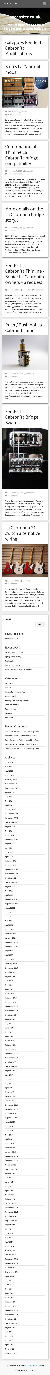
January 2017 (10, 1100)
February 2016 (11, 1147)
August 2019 (10, 976)
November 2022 (11, 873)
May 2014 (9, 1237)
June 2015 (9, 1182)
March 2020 (9, 959)
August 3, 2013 (13, 290)
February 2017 (11, 1096)
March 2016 (9, 1143)
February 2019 (11, 998)
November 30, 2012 (15, 492)
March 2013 (9, 1297)
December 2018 (11, 1006)
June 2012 (9, 1336)
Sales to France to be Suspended (18, 669)
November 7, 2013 (14, 171)
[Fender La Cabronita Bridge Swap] (25, 458)
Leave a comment (14, 114)
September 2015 (12, 1169)
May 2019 (9, 985)
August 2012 (10, 1327)
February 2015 (11, 1199)
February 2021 (11, 933)
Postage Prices (11, 661)
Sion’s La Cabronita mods (24, 69)
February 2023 (11, 861)
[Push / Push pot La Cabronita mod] (25, 352)
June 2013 (9, 1284)
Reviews (8, 713)
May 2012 (9, 1340)
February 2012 (11, 1353)
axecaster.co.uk (9, 3)
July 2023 (9, 848)
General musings (12, 696)
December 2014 (11, 1207)
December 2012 (11, 1310)
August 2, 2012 (13, 581)
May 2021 (9, 921)
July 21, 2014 (12, 111)
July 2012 (9, 1332)
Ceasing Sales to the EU (14, 652)
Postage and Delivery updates (17, 700)
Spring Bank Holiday (13, 656)
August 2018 (10, 1019)
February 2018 (11, 1045)
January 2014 (10, 1255)
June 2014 (9, 1233)
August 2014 (10, 1225)
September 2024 (12, 822)
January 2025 (10, 809)
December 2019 (11, 968)
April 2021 (9, 925)
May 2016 (9, 1135)
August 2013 (10, 1276)
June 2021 (9, 916)
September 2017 (12, 1066)
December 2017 (11, 1053)
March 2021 (9, 929)
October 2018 (10, 1015)
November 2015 (11, 1160)
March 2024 (9, 835)
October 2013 (10, 1267)
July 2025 (9, 796)
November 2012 (11, 1314)
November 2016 (11, 1109)
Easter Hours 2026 (12, 665)
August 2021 (10, 908)
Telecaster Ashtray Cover (29, 731)
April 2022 (9, 895)
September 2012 (12, 1323)
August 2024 (10, 826)
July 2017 (9, 1075)
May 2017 (9, 1083)
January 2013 (10, 1306)
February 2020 (11, 963)
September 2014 (12, 1220)
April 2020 (9, 955)
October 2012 (10, 1319)
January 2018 (10, 1049)
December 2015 (11, 1156)
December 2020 (11, 942)
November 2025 (11, 784)
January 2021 (10, 938)
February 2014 (11, 1250)
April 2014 (9, 1242)
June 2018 (9, 1028)
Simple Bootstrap (31, 1365)
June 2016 (9, 1130)
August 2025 (10, 792)
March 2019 (9, 993)
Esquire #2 (9, 687)
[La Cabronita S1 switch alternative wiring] (25, 560)
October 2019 (10, 972)
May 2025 (9, 801)
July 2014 (9, 1229)
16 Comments (12, 583)
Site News (9, 717)
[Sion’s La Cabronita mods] (25, 92)
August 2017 (10, 1070)
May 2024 (9, 831)
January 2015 (10, 1203)
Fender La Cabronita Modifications (18, 692)
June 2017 (9, 1079)
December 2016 (11, 1105)
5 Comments (12, 230)
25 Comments (12, 495)
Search (8, 619)
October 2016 (10, 1113)
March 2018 (9, 1040)
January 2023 (10, 865)
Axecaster (25, 111)
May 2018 (9, 1032)
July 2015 (9, 1177)
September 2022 (12, 882)
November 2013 (11, 1263)
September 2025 (12, 788)
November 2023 (11, 839)
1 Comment (38, 290)
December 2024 (11, 814)
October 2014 (10, 1216)
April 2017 (9, 1088)
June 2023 (9, 852)
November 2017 (11, 1058)
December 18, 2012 (15, 373)
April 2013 (9, 1293)
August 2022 (10, 886)
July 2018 (9, 1023)
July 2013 (9, 1280)
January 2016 (10, 1152)
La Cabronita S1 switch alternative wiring (22, 533)
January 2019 (10, 1002)
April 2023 (9, 856)
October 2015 (10, 1165)
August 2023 (10, 844)
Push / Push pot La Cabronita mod (23, 327)
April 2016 (9, 1139)
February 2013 (11, 1302)
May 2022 (9, 891)
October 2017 (10, 1062)
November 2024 (11, 818)
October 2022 (10, 878)
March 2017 (9, 1092)
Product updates (12, 704)
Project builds (10, 709)
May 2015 (9, 1186)
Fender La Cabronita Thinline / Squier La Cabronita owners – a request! (24, 274)
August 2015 (10, 1173)
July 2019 (9, 981)
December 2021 (11, 899)
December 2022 (11, 869)
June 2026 (9, 762)
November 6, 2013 (14, 227)
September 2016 (12, 1118)
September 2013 (12, 1272)
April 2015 (9, 1190)
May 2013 (9, 1289)
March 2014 (9, 1246)
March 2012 (9, 1349)
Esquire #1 (9, 683)
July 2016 (9, 1126)
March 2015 (9, 1195)
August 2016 (10, 1122)
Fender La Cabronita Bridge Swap (21, 417)
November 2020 (11, 946)
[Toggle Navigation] (44, 3)
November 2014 (11, 1212)
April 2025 (9, 805)
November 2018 (11, 1010)
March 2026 (9, 775)
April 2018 (9, 1036)
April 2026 (9, 771)
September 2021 (12, 903)
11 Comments (12, 376)
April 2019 (9, 989)
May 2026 (9, 766)
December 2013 (11, 1259)
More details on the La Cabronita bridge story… (24, 214)
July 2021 (9, 912)
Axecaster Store (11, 638)
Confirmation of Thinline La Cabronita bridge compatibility (21, 155)
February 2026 (11, 779)
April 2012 (9, 1344)
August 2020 (10, 951)
